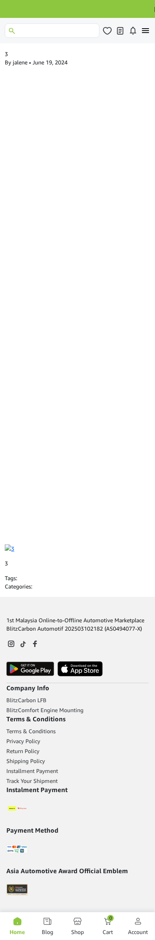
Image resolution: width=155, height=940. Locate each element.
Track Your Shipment (32, 780)
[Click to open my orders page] (120, 30)
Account (138, 931)
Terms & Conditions (31, 731)
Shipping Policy (25, 760)
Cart (108, 926)
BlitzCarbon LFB (26, 700)
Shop (77, 931)
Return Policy (22, 751)
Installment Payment (32, 770)
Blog (47, 931)
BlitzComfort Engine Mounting (44, 710)
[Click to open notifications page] (133, 30)
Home (17, 931)
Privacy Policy (23, 741)
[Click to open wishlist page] (107, 30)
